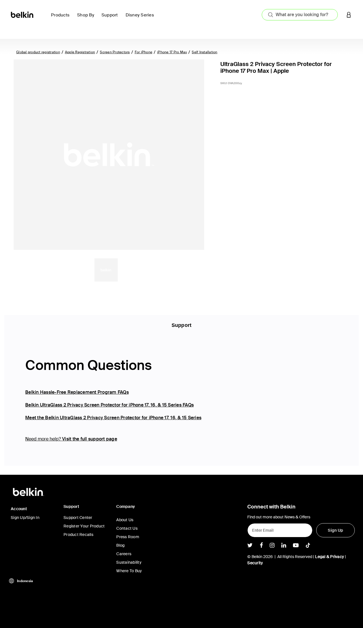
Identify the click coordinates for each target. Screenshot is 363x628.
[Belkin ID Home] (22, 14)
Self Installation (204, 52)
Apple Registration (80, 52)
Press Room (127, 536)
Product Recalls (78, 534)
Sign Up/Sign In (25, 517)
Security (255, 562)
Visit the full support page (89, 439)
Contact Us (127, 528)
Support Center (78, 517)
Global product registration (38, 52)
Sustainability (129, 562)
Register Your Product (84, 526)
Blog (120, 545)
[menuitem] (62, 18)
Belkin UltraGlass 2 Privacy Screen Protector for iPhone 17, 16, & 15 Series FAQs (109, 405)
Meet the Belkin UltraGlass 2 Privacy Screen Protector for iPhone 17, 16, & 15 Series (113, 418)
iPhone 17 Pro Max (172, 52)
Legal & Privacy (329, 556)
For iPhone (144, 52)
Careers (123, 553)
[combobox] (300, 14)
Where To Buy (129, 570)
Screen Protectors (115, 52)
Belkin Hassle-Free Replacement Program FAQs (77, 392)
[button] (349, 14)
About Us (124, 519)
